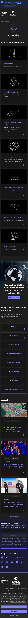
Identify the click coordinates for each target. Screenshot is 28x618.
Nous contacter (9, 246)
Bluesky (12, 562)
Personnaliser (14, 615)
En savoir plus (13, 298)
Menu (25, 9)
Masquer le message (25, 2)
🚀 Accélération (14, 345)
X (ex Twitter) (21, 562)
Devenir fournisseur (11, 92)
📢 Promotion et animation (14, 389)
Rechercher (21, 9)
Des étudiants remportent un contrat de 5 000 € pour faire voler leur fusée (13, 504)
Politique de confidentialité (18, 602)
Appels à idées (9, 63)
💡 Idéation (14, 327)
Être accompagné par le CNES (12, 123)
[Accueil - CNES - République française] (16, 580)
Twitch (2, 562)
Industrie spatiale (10, 157)
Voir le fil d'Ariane (5, 21)
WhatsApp (2, 567)
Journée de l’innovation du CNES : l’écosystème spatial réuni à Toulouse (14, 467)
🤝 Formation (14, 380)
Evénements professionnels (13, 187)
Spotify (7, 567)
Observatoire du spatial (12, 218)
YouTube (21, 557)
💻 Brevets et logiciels (14, 362)
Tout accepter (14, 607)
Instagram (2, 557)
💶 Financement (14, 371)
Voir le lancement (9, 6)
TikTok (17, 557)
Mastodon (17, 562)
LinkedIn (12, 557)
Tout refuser (14, 611)
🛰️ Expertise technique (14, 354)
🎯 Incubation (14, 336)
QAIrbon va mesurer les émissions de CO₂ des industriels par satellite (12, 429)
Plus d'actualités (14, 516)
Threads (7, 562)
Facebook (7, 557)
